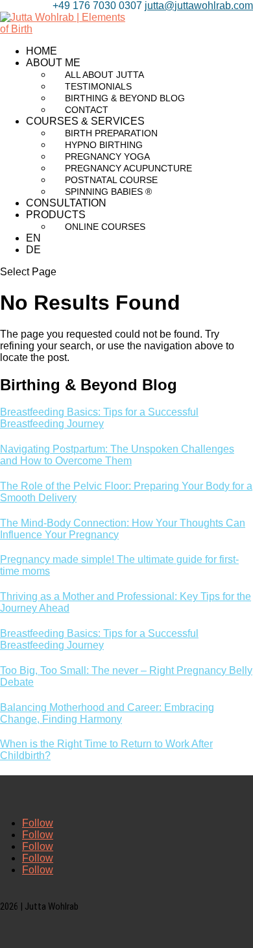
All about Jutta (104, 74)
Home (41, 50)
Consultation (66, 202)
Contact (86, 110)
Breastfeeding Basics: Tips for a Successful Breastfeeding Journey (99, 417)
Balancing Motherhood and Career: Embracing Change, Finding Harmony (107, 713)
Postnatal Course (111, 180)
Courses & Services (85, 121)
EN (33, 237)
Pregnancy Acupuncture (128, 168)
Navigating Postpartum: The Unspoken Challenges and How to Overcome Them (117, 454)
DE (33, 249)
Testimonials (98, 86)
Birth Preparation (111, 133)
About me (53, 62)
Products (56, 214)
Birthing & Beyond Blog (125, 98)
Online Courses (105, 226)
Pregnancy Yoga (107, 156)
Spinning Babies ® (108, 191)
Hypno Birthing (104, 145)
